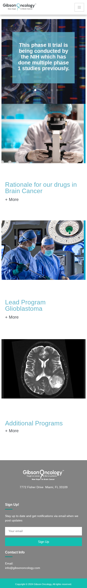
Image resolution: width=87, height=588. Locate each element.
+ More (12, 199)
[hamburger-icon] (79, 7)
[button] (30, 90)
